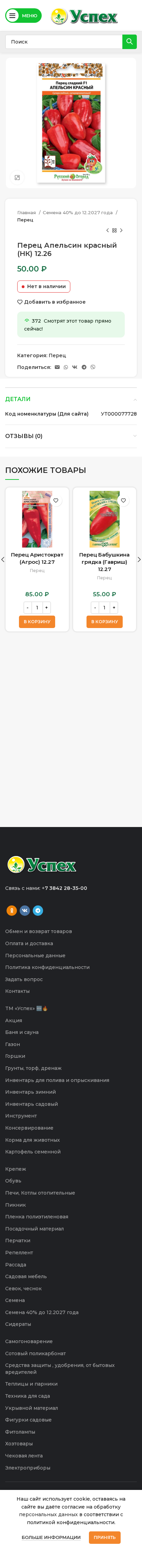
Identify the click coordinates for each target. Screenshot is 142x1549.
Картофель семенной (33, 1152)
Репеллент (19, 1252)
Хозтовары (19, 1444)
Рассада (15, 1265)
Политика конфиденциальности (47, 967)
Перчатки (17, 1240)
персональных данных (48, 1514)
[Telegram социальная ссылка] (84, 367)
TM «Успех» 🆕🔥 (26, 1008)
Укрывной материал (31, 1408)
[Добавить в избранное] (56, 500)
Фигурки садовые (28, 1420)
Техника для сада (27, 1396)
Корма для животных (32, 1140)
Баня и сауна (22, 1032)
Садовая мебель (26, 1276)
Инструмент (21, 1116)
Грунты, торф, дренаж (33, 1068)
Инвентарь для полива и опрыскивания (57, 1080)
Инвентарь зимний (30, 1092)
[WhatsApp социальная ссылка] (66, 367)
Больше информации (51, 1537)
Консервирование (29, 1128)
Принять (105, 1537)
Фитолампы (20, 1432)
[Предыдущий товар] (107, 230)
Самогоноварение (29, 1341)
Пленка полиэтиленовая (36, 1217)
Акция (13, 1020)
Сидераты (18, 1324)
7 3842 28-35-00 (66, 888)
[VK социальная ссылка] (75, 367)
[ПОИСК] (129, 42)
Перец (25, 219)
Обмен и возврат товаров (38, 931)
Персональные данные (35, 955)
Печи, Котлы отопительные (40, 1193)
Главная (27, 212)
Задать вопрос (24, 979)
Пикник (15, 1205)
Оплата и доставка (29, 943)
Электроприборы (27, 1468)
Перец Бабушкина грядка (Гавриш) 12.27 (104, 561)
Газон (12, 1044)
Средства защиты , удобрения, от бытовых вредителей (60, 1368)
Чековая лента (24, 1456)
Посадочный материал (34, 1229)
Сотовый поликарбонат (35, 1353)
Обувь (13, 1181)
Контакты (17, 991)
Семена (15, 1300)
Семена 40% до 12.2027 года (78, 212)
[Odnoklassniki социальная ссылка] (12, 910)
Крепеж (15, 1169)
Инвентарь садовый (31, 1104)
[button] (37, 622)
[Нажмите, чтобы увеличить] (17, 177)
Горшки (15, 1056)
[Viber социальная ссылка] (93, 367)
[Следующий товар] (121, 230)
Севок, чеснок (23, 1288)
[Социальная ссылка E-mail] (57, 367)
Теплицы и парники (31, 1384)
